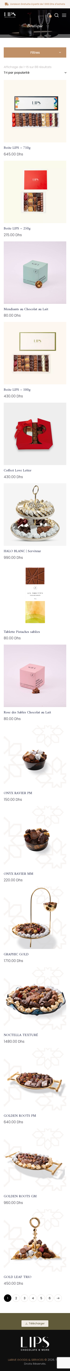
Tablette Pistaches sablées (22, 632)
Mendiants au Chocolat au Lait (26, 309)
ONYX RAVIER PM (18, 793)
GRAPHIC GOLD (16, 954)
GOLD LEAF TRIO (17, 1277)
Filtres (35, 52)
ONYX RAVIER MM (18, 874)
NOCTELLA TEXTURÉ (21, 1035)
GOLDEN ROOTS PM (20, 1116)
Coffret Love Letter (18, 470)
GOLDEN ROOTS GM (20, 1196)
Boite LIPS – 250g (17, 228)
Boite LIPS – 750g (17, 148)
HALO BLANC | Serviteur (22, 551)
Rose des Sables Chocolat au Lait (27, 712)
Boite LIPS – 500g (17, 390)
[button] (64, 15)
